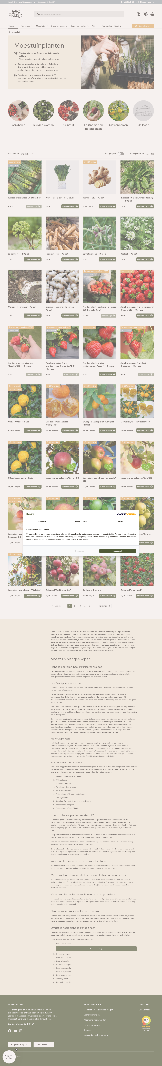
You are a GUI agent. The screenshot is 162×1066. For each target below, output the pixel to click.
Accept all (118, 551)
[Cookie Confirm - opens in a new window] (126, 514)
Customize (79, 551)
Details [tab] (120, 522)
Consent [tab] (42, 522)
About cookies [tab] (81, 522)
